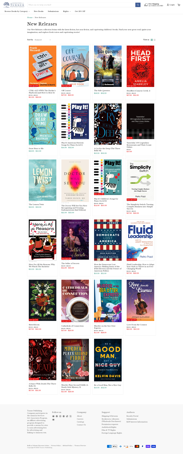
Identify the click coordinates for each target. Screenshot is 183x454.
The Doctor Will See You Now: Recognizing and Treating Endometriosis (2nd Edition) (74, 208)
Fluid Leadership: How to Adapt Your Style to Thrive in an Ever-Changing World (140, 267)
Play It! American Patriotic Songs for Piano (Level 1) (72, 144)
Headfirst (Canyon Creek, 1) (138, 91)
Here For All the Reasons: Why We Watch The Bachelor (42, 266)
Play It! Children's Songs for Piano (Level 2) (106, 200)
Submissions (132, 419)
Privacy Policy (56, 445)
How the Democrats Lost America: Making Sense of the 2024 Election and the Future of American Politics (107, 268)
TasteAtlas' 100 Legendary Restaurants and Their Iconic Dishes (139, 145)
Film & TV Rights (109, 430)
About (79, 416)
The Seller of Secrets (70, 263)
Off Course (66, 91)
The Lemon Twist (36, 204)
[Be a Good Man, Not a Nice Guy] (108, 360)
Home (30, 18)
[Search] (137, 5)
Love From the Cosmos (137, 325)
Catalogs (80, 422)
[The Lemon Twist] (42, 180)
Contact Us (81, 425)
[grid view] (151, 39)
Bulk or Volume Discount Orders (38, 445)
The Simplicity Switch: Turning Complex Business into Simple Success (140, 207)
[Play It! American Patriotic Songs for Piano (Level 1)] (75, 121)
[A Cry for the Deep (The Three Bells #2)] (108, 124)
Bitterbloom (34, 325)
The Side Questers (102, 91)
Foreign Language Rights (112, 433)
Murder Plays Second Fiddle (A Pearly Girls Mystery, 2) (74, 386)
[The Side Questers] (108, 66)
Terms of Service (80, 445)
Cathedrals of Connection (72, 326)
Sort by (30, 40)
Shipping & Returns (110, 416)
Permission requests (110, 424)
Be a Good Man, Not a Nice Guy (107, 385)
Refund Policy (67, 445)
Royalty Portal (132, 416)
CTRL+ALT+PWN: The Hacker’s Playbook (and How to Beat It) (42, 92)
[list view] (154, 39)
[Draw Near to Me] (42, 124)
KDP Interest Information (137, 422)
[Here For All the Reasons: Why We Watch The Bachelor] (42, 240)
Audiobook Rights (109, 427)
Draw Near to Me (36, 149)
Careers (80, 419)
